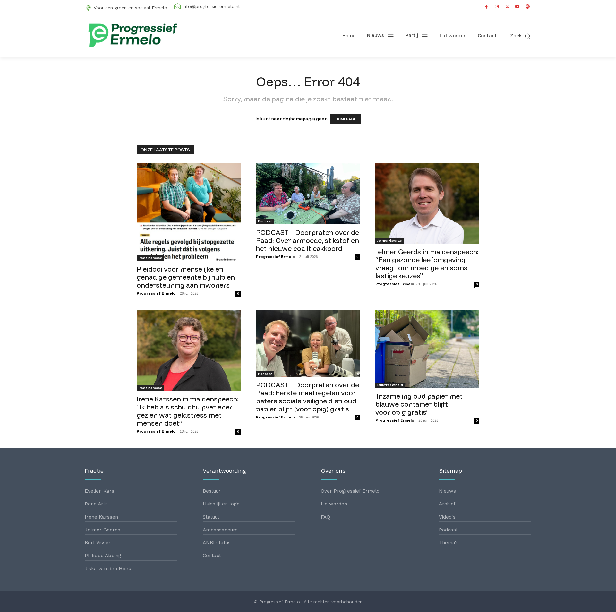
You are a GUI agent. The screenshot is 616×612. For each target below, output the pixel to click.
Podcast (265, 221)
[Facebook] (486, 6)
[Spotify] (527, 6)
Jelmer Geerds (389, 240)
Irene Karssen (150, 258)
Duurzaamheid (390, 385)
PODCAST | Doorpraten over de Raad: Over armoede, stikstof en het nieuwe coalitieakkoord (307, 240)
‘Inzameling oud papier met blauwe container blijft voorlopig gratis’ (419, 404)
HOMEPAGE (345, 119)
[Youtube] (517, 6)
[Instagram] (497, 6)
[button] (520, 35)
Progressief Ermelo (156, 293)
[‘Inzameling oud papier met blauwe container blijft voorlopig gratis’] (427, 349)
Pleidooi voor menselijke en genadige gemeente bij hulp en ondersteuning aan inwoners (186, 277)
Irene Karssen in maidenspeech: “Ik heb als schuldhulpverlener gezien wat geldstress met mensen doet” (188, 411)
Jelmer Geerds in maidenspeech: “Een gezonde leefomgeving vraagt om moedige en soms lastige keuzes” (427, 263)
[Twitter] (507, 6)
